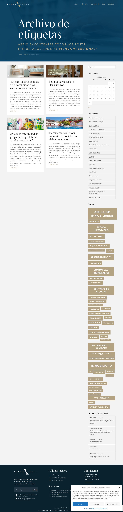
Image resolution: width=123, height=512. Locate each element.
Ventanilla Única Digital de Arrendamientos (97, 192)
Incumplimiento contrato (97, 168)
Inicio (20, 54)
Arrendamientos (94, 125)
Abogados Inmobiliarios (96, 118)
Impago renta (105, 340)
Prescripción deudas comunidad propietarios (99, 457)
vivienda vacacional (99, 407)
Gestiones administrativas (59, 496)
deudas (108, 317)
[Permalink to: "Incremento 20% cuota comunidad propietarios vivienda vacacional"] (64, 123)
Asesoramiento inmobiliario (59, 492)
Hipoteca (92, 164)
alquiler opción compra (96, 241)
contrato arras (95, 283)
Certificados (54, 494)
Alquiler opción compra (96, 122)
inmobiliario (101, 366)
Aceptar (80, 504)
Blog (25, 54)
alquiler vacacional (99, 246)
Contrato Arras (93, 141)
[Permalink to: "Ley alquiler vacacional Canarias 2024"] (64, 71)
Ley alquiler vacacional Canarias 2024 (62, 83)
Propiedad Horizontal (95, 180)
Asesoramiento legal (65, 490)
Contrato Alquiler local (96, 137)
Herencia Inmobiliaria (95, 160)
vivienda (91, 402)
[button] (119, 488)
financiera (93, 327)
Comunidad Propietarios (96, 129)
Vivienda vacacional (95, 197)
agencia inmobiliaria (101, 228)
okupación (110, 375)
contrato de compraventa (97, 301)
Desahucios (92, 149)
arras (110, 251)
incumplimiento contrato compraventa (101, 358)
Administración (94, 221)
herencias (94, 337)
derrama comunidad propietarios (99, 313)
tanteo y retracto (95, 387)
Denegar (96, 504)
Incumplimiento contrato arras (101, 354)
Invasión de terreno (96, 442)
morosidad (110, 371)
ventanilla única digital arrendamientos (101, 398)
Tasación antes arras (95, 184)
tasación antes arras (95, 390)
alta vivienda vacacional (96, 250)
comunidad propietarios (101, 271)
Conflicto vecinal (96, 278)
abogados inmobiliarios (102, 214)
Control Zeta (65, 508)
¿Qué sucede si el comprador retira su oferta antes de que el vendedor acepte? (101, 421)
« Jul (89, 107)
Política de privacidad (101, 508)
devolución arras (94, 322)
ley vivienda (99, 372)
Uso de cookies (58, 480)
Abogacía (53, 490)
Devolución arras (94, 153)
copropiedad (106, 308)
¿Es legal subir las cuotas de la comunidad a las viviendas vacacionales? (24, 85)
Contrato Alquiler (94, 133)
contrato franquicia (95, 305)
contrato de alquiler (101, 290)
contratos (94, 309)
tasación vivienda (94, 394)
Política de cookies (89, 508)
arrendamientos (101, 257)
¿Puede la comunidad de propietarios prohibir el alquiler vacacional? (24, 137)
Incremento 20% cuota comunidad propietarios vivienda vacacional (63, 136)
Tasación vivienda (94, 187)
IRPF (90, 371)
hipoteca (104, 336)
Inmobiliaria (92, 172)
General (91, 156)
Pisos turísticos (94, 176)
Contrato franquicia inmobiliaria (99, 145)
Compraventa (95, 263)
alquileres (96, 236)
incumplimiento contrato (101, 346)
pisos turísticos (95, 379)
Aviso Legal (56, 475)
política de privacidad (22, 496)
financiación (108, 323)
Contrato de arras (97, 297)
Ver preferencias (112, 504)
